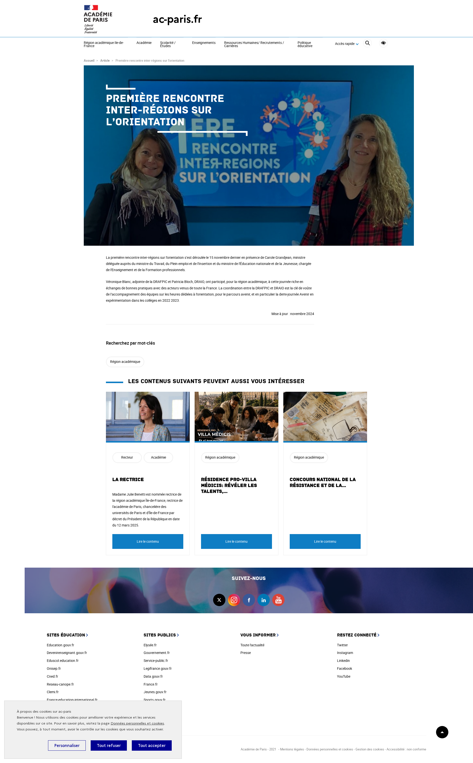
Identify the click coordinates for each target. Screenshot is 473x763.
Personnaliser (67, 745)
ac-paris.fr (177, 19)
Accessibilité (383, 43)
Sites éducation (66, 635)
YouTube (343, 676)
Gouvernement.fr (157, 652)
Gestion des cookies (369, 749)
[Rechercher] (367, 44)
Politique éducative (305, 44)
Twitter (342, 645)
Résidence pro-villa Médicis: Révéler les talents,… (229, 485)
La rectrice (128, 480)
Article (105, 60)
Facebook (344, 668)
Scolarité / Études (168, 44)
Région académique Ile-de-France (104, 44)
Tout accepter (152, 745)
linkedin (263, 600)
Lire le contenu (148, 541)
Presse (245, 652)
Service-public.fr (156, 660)
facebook (249, 600)
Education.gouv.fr (60, 645)
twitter (219, 600)
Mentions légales (292, 749)
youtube (278, 600)
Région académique (125, 361)
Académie (144, 43)
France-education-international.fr (72, 699)
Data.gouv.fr (153, 676)
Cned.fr (52, 676)
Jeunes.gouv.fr (155, 691)
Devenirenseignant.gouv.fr (67, 652)
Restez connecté (356, 635)
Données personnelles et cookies (137, 723)
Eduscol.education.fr (63, 660)
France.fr (151, 684)
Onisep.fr (54, 668)
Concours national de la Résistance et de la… (323, 482)
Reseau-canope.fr (60, 684)
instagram (234, 600)
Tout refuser (109, 745)
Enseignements (204, 43)
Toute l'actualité (252, 645)
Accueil (89, 60)
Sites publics (160, 635)
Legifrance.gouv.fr (158, 668)
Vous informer (258, 635)
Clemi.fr (53, 691)
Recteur (127, 457)
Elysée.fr (150, 645)
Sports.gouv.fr (155, 699)
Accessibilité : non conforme (406, 749)
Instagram (345, 652)
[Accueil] (108, 19)
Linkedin (343, 660)
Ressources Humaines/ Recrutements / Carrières (254, 44)
